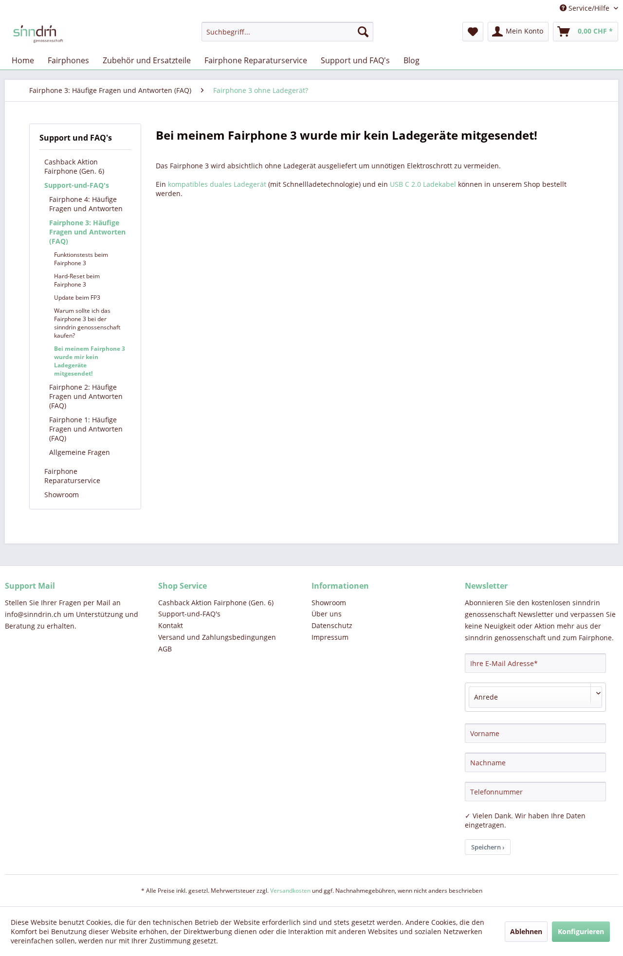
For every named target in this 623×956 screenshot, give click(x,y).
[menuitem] (287, 31)
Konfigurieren (581, 931)
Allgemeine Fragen (79, 452)
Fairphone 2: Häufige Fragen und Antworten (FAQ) (86, 396)
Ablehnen (526, 931)
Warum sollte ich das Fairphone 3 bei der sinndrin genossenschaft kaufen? (87, 323)
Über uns (327, 613)
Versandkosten (290, 890)
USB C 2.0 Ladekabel (423, 184)
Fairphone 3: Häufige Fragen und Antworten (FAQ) (87, 232)
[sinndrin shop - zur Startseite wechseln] (38, 34)
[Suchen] (363, 31)
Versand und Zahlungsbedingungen (217, 637)
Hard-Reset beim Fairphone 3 (77, 280)
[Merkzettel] (472, 31)
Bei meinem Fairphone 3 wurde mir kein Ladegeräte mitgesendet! (89, 361)
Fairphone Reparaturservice (72, 476)
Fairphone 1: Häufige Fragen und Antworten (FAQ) (86, 429)
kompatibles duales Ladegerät (217, 184)
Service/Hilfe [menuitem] (589, 8)
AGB (165, 648)
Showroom (61, 494)
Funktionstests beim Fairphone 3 (81, 259)
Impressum (330, 637)
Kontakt (170, 625)
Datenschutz (332, 625)
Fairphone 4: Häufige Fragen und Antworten (86, 204)
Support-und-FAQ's (76, 185)
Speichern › (487, 847)
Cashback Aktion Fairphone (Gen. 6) (74, 166)
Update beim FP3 (77, 297)
